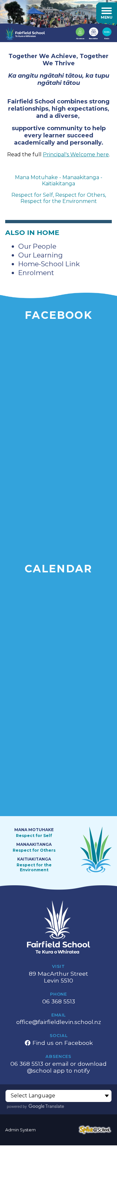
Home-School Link (49, 264)
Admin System (20, 1129)
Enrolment (36, 273)
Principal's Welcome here (76, 154)
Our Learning (40, 255)
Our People (37, 246)
